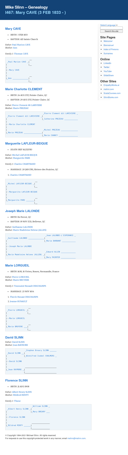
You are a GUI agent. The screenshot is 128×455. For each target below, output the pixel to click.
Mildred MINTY (21, 395)
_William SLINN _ (41, 406)
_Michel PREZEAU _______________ (60, 130)
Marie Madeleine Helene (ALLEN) (29, 230)
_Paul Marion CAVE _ (17, 62)
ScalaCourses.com (112, 93)
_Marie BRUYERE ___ (17, 326)
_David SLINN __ (15, 353)
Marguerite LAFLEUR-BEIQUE (23, 192)
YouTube (108, 71)
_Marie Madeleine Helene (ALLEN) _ (25, 254)
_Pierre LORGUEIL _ (17, 310)
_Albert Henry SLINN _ (19, 409)
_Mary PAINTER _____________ (60, 257)
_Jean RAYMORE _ (15, 369)
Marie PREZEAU (21, 108)
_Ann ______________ (17, 78)
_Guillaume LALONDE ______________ (25, 238)
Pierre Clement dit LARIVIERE (27, 105)
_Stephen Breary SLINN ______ (40, 350)
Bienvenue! (109, 45)
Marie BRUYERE (21, 280)
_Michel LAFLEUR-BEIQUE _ (20, 184)
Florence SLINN (17, 417)
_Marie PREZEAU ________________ (24, 132)
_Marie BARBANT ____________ (60, 241)
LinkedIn (107, 63)
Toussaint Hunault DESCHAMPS (30, 286)
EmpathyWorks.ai (111, 85)
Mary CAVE (14, 70)
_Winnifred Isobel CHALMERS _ (40, 356)
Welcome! (108, 41)
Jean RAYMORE (20, 345)
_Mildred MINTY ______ (19, 425)
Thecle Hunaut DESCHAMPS (24, 297)
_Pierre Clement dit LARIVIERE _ (60, 113)
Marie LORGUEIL (17, 318)
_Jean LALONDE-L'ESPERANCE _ (60, 235)
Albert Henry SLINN (22, 392)
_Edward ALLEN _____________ (60, 252)
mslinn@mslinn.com (77, 438)
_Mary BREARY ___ (41, 412)
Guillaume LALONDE (22, 227)
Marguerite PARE (21, 158)
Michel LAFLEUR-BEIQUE (24, 155)
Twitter (106, 67)
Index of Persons (111, 49)
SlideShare (109, 75)
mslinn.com (109, 89)
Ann (15, 47)
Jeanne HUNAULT (18, 301)
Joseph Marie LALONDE (21, 246)
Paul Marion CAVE (21, 44)
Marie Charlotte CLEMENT (22, 124)
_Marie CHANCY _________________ (60, 135)
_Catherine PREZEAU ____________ (60, 119)
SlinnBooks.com (111, 97)
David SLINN (18, 342)
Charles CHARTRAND (24, 164)
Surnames (108, 53)
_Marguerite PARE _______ (20, 200)
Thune (17, 401)
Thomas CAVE (21, 53)
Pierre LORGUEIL (20, 277)
